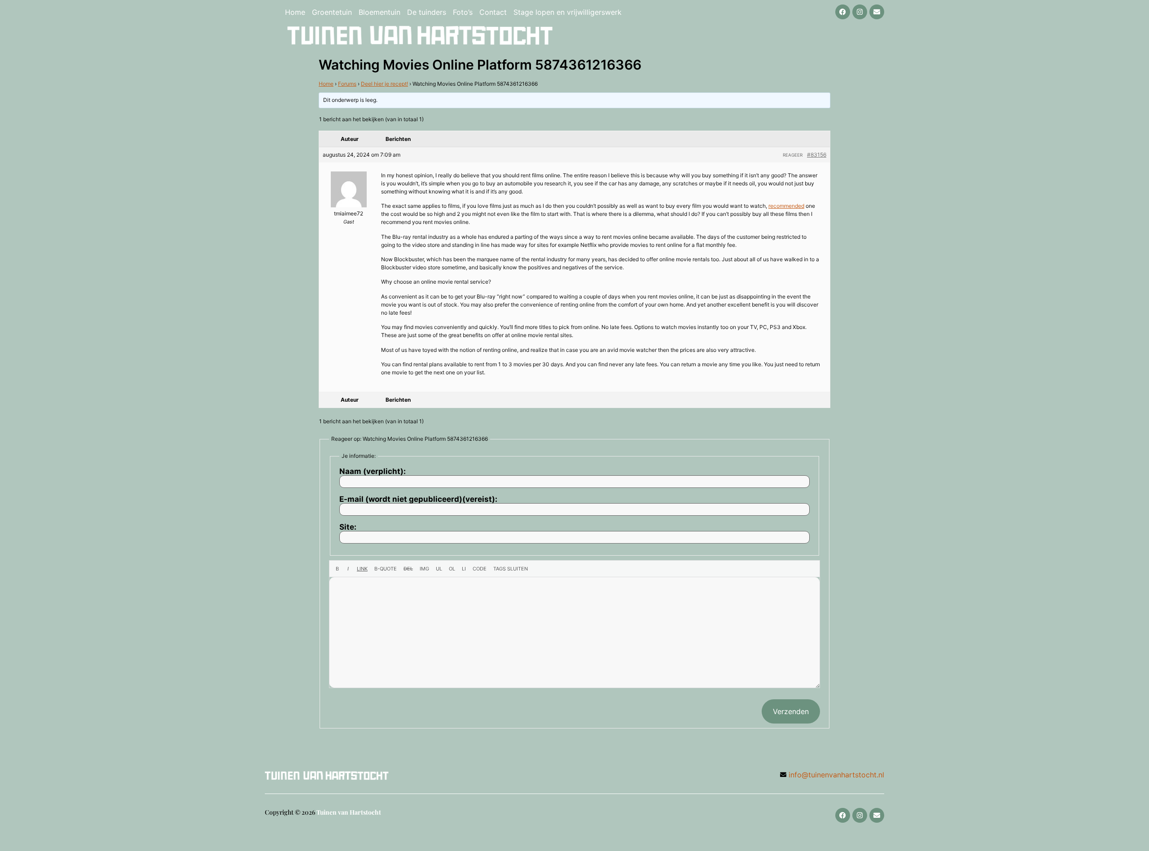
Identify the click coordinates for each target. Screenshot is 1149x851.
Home (295, 12)
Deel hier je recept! (384, 83)
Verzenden (791, 711)
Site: (347, 527)
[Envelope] (876, 11)
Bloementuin (379, 12)
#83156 (816, 154)
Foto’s (463, 12)
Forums (347, 83)
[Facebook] (842, 11)
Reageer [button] (793, 155)
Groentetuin (332, 12)
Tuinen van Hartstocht (348, 812)
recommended (786, 205)
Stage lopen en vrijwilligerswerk (567, 12)
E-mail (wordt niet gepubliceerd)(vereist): (418, 499)
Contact (493, 12)
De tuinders (426, 12)
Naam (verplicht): (372, 471)
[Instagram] (859, 11)
